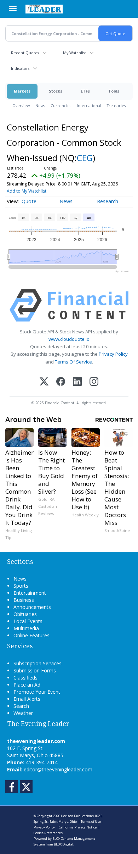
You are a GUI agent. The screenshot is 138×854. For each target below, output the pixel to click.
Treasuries (116, 105)
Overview (21, 105)
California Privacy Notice (78, 827)
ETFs (85, 91)
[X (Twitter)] (44, 382)
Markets (22, 91)
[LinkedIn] (77, 382)
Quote (29, 201)
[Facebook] (60, 382)
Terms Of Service (73, 362)
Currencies (61, 105)
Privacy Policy (113, 354)
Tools (113, 91)
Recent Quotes (25, 52)
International (89, 105)
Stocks (55, 91)
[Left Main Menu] (12, 8)
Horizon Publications (77, 816)
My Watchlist (74, 52)
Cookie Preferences (48, 833)
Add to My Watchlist (26, 191)
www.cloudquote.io (69, 339)
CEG (85, 157)
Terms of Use (91, 821)
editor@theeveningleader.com (58, 769)
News (40, 105)
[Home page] (44, 9)
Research (107, 201)
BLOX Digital (63, 844)
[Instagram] (94, 382)
